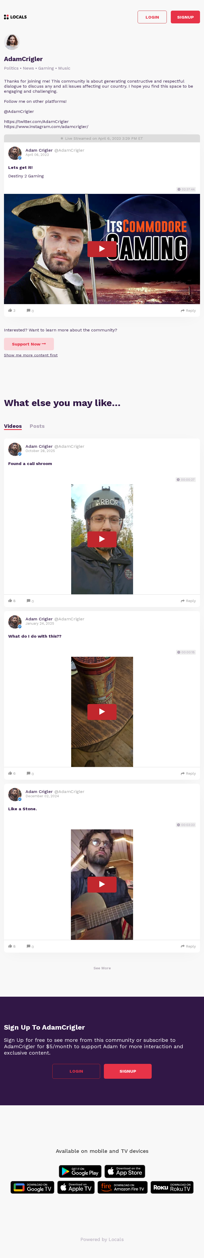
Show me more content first (31, 355)
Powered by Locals (102, 1239)
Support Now (26, 344)
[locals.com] (15, 17)
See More (102, 968)
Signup (185, 17)
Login (152, 17)
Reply (191, 310)
